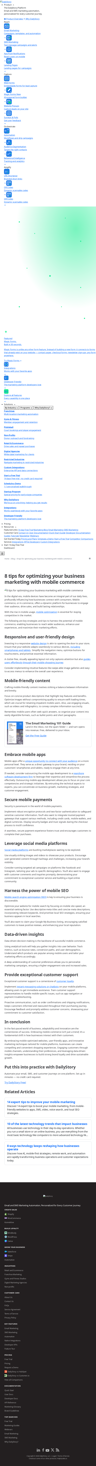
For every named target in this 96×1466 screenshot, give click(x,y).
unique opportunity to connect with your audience (51, 760)
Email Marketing (11, 1328)
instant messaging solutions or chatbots (38, 986)
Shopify (11, 1214)
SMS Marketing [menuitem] (71, 529)
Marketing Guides (11, 1425)
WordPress (12, 1237)
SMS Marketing (10, 1332)
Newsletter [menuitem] (25, 535)
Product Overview (14, 18)
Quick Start (9, 1390)
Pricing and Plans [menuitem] (29, 539)
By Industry (10, 407)
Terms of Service (11, 1313)
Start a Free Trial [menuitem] (61, 539)
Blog (13, 559)
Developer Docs (11, 1398)
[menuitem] (50, 32)
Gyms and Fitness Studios (15, 1278)
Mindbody (12, 1233)
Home (6, 559)
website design (39, 643)
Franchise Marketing (13, 1274)
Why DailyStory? (42, 407)
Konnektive (9, 1222)
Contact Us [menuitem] (23, 532)
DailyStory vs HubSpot (17, 1371)
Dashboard (9, 548)
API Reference (10, 1402)
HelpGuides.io (62, 1458)
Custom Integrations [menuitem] (50, 542)
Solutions (8, 404)
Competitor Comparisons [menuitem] (81, 539)
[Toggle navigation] (2, 553)
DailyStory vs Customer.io (18, 1375)
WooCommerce (14, 1218)
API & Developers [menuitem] (32, 542)
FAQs (6, 1305)
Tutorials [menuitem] (15, 535)
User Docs (8, 1394)
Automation (9, 1259)
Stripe (10, 1255)
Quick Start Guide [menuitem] (57, 532)
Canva (10, 1241)
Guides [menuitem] (7, 535)
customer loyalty (65, 981)
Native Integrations (12, 1340)
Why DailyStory (32, 18)
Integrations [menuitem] (18, 542)
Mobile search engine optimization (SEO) (25, 897)
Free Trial (8, 1359)
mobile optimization (46, 611)
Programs (25, 407)
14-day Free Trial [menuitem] (25, 529)
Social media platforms (16, 849)
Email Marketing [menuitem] (56, 529)
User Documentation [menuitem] (39, 532)
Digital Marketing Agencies (15, 1282)
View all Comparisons (13, 1379)
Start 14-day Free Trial (14, 545)
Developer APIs (10, 1344)
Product (8, 4)
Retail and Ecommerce (13, 1270)
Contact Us (9, 1301)
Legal (54, 1456)
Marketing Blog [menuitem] (41, 529)
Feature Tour (9, 1348)
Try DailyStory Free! (15, 1082)
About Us (8, 1297)
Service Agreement (12, 1309)
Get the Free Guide (36, 735)
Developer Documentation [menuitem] (78, 532)
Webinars (8, 1429)
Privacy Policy (10, 1317)
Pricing (7, 523)
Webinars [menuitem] (34, 535)
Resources (9, 526)
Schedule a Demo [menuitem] (46, 539)
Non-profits (9, 1286)
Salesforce (12, 1251)
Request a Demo (11, 1367)
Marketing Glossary (12, 1406)
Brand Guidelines (11, 1410)
